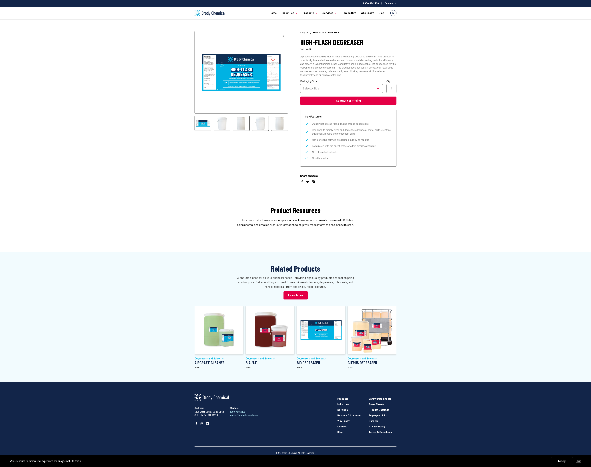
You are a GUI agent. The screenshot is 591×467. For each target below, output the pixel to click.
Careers (373, 421)
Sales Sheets (376, 404)
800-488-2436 (371, 3)
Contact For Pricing (348, 100)
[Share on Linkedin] (313, 182)
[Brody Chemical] (210, 13)
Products (308, 12)
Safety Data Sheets (380, 398)
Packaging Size (308, 81)
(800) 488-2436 (237, 412)
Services (327, 12)
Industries (288, 12)
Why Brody (367, 12)
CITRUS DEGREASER (362, 362)
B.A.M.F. (252, 362)
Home (273, 12)
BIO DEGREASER (308, 362)
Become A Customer (349, 415)
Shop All (304, 32)
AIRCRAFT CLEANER (210, 362)
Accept (562, 461)
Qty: (388, 81)
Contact (342, 426)
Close (578, 461)
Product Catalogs (379, 409)
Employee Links (378, 415)
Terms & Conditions (380, 432)
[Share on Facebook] (302, 182)
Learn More (295, 295)
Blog (381, 12)
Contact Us (390, 3)
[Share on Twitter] (308, 182)
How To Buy (349, 12)
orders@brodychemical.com (244, 415)
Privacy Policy (377, 426)
